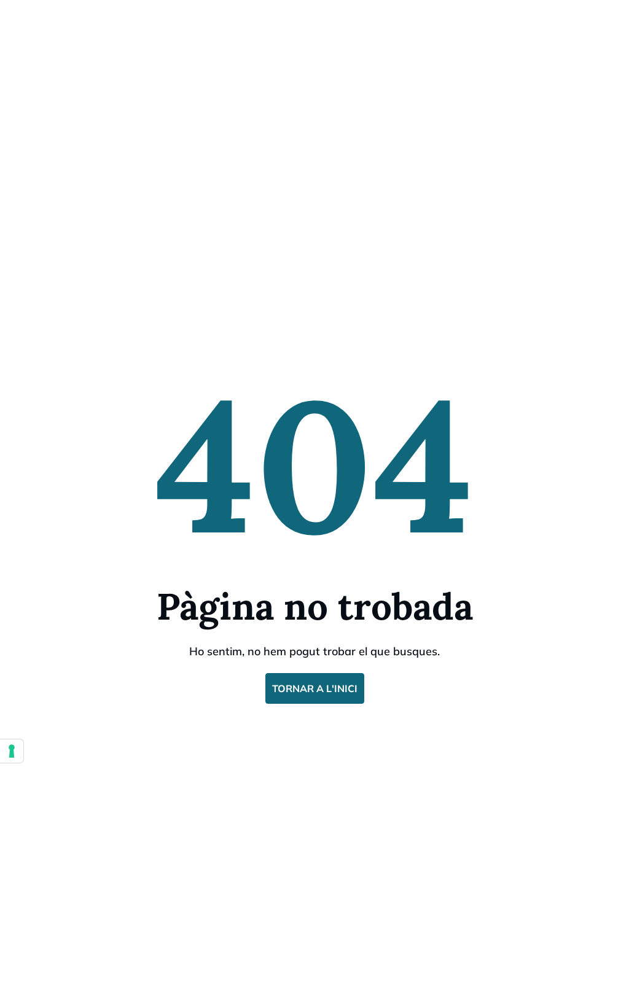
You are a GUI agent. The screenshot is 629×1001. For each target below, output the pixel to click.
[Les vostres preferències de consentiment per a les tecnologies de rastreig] (11, 751)
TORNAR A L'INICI (314, 688)
